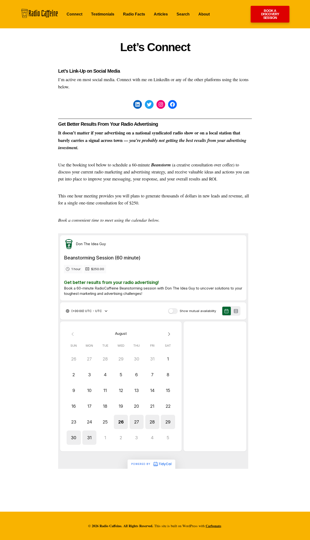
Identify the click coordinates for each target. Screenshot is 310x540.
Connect (74, 14)
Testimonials (102, 14)
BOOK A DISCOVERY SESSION (270, 14)
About (204, 14)
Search (183, 14)
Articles (161, 14)
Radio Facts (134, 14)
